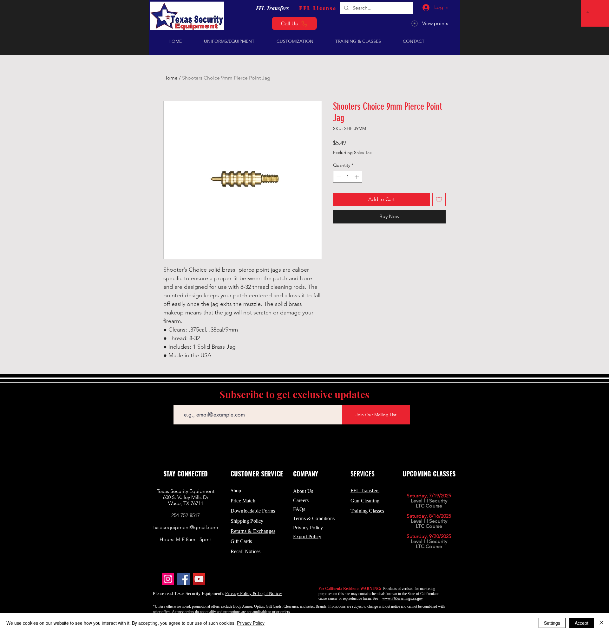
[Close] (601, 623)
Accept (581, 623)
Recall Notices (245, 551)
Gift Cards (241, 541)
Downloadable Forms (253, 511)
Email (178, 400)
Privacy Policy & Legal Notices (253, 593)
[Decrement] (338, 176)
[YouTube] (199, 579)
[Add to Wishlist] (439, 199)
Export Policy (307, 536)
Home (170, 78)
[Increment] (357, 176)
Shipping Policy (247, 521)
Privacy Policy (251, 623)
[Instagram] (168, 579)
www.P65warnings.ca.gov (402, 598)
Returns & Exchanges (253, 531)
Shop (236, 490)
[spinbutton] (347, 176)
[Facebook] (183, 579)
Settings (552, 623)
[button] (588, 12)
